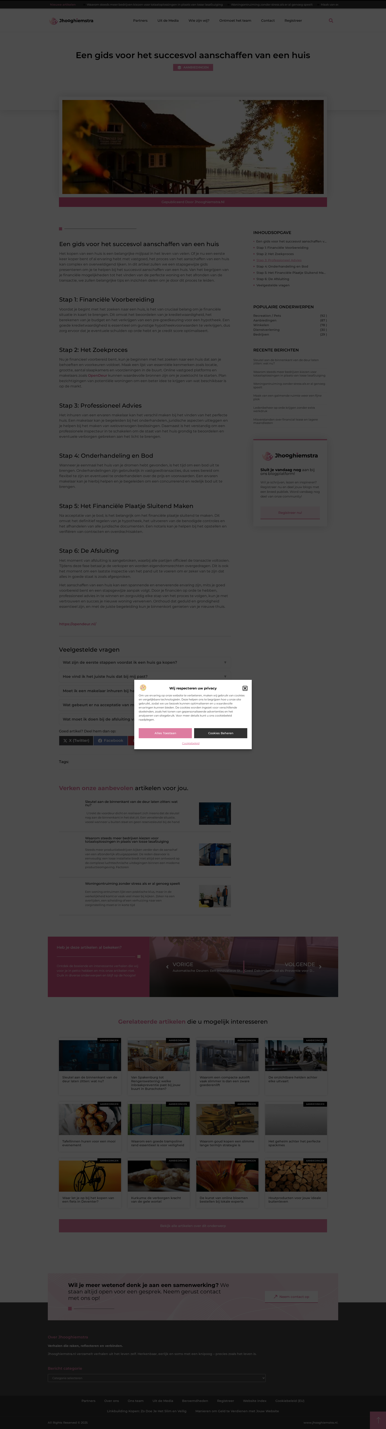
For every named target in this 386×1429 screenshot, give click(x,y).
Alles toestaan (165, 733)
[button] (245, 688)
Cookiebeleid (190, 743)
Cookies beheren (220, 733)
